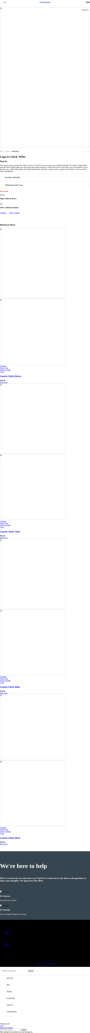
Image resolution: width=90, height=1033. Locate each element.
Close (2, 372)
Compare (3, 213)
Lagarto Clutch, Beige (10, 687)
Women (7, 151)
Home (2, 151)
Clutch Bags (15, 151)
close (2, 1026)
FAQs (6, 944)
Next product (89, 151)
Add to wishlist (14, 213)
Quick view (4, 368)
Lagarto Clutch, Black (10, 838)
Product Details (12, 177)
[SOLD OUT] (33, 298)
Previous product (84, 151)
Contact (6, 933)
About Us (7, 932)
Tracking (7, 946)
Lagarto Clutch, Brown (10, 376)
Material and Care (14, 185)
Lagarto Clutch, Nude (10, 531)
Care (5, 942)
